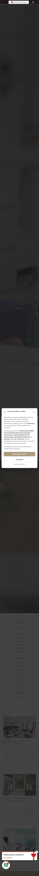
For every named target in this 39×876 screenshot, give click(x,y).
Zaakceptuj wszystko (19, 454)
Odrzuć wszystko (19, 464)
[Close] (33, 2)
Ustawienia (19, 459)
